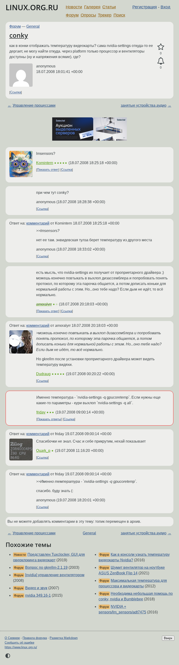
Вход (165, 7)
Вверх (168, 638)
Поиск (119, 15)
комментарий (37, 223)
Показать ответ (48, 170)
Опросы (88, 15)
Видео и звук (36, 588)
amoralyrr (44, 304)
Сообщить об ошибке (19, 642)
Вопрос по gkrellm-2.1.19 (46, 567)
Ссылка (15, 92)
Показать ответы (49, 419)
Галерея (92, 7)
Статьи (109, 7)
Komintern (44, 163)
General (33, 26)
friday (40, 412)
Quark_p (43, 451)
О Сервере (12, 638)
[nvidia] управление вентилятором (54, 575)
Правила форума (35, 638)
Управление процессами (34, 105)
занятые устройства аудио (143, 105)
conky (18, 35)
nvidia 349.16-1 (38, 595)
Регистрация (144, 7)
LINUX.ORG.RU (32, 7)
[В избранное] (160, 47)
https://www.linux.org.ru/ (21, 647)
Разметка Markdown (64, 638)
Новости (74, 7)
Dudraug (43, 374)
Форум (72, 15)
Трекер (104, 15)
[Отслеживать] (160, 61)
